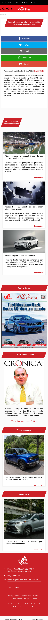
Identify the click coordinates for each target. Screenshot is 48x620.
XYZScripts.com (37, 619)
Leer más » (38, 177)
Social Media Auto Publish (14, 619)
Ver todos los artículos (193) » (24, 421)
